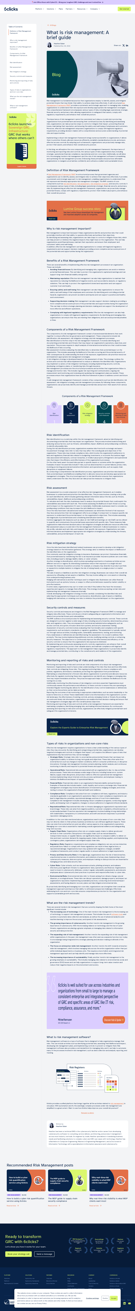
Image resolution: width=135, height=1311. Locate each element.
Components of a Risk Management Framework (18, 54)
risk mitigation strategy (99, 184)
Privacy (123, 1300)
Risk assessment (15, 67)
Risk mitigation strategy (18, 72)
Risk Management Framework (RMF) (62, 174)
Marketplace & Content (11, 1283)
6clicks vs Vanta (114, 1281)
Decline (105, 1298)
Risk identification (16, 62)
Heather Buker (59, 43)
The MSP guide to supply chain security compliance (62, 1199)
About (90, 1278)
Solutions (7, 1278)
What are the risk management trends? (21, 97)
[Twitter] (123, 45)
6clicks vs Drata (114, 1286)
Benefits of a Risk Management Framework (20, 48)
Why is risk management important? (18, 41)
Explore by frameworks (32, 1281)
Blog (69, 1278)
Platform (6, 1281)
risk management (117, 1103)
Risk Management (14, 1195)
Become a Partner (51, 1281)
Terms (129, 1300)
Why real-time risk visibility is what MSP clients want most (108, 1199)
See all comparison (115, 1288)
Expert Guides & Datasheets (76, 1288)
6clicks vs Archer (115, 1278)
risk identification (70, 184)
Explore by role (29, 1278)
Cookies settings (92, 1298)
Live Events (71, 1286)
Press (90, 1288)
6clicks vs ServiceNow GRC (118, 1283)
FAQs (69, 1281)
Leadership (92, 1281)
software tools (117, 914)
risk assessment (83, 184)
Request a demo (87, 1113)
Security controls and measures (21, 76)
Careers (91, 1286)
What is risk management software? (19, 107)
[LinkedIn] (127, 45)
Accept (113, 1298)
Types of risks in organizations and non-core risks (20, 91)
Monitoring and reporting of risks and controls (21, 82)
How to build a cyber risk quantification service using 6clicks (25, 1199)
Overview (49, 1278)
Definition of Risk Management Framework (20, 32)
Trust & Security (93, 1283)
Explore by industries (31, 1283)
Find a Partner (50, 1283)
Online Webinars (72, 1283)
